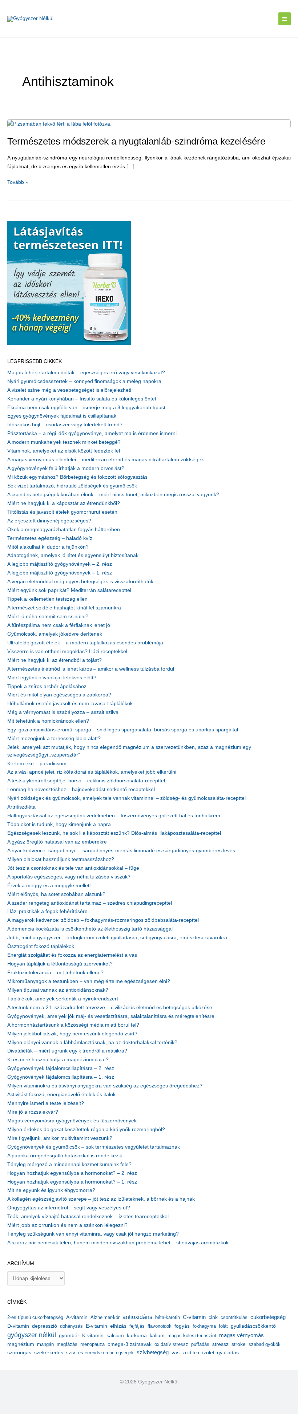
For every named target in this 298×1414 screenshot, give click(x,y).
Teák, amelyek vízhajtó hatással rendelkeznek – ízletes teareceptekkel (88, 1216)
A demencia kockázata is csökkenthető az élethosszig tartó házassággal (90, 929)
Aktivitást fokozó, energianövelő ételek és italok (61, 1094)
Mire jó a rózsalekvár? (32, 1112)
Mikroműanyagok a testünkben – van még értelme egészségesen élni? (88, 981)
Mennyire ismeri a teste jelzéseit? (45, 1103)
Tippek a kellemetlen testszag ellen (47, 599)
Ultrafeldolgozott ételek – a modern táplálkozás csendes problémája (85, 642)
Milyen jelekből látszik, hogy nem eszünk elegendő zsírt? (72, 1033)
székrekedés (48, 1352)
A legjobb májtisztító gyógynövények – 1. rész (59, 573)
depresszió (44, 1326)
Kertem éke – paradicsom (37, 763)
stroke (238, 1344)
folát (223, 1326)
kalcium (115, 1335)
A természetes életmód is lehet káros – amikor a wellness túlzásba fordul (90, 669)
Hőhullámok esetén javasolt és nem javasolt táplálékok (70, 703)
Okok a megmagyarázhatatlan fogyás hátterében (63, 529)
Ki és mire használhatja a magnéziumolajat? (58, 1059)
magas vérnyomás (241, 1335)
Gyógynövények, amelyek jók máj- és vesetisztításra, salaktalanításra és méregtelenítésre (110, 1016)
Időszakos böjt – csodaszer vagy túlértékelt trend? (64, 424)
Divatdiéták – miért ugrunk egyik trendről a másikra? (67, 1051)
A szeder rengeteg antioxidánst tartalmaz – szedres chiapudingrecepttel (89, 903)
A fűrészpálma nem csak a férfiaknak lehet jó (58, 625)
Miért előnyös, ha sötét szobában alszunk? (56, 894)
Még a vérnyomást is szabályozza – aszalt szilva (62, 712)
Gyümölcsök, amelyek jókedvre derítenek (54, 634)
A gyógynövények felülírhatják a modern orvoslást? (65, 468)
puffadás (200, 1344)
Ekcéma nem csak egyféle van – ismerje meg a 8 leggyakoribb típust (86, 407)
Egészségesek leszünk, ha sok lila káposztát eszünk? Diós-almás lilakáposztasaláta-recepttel (114, 833)
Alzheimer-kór (105, 1317)
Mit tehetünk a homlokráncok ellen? (48, 721)
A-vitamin (77, 1317)
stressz (220, 1344)
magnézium (20, 1344)
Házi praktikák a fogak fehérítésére (47, 911)
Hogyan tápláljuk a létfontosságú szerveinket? (60, 964)
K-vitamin (93, 1335)
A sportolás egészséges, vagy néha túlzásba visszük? (68, 877)
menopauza (92, 1344)
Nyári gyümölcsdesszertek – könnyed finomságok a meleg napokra (84, 381)
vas (176, 1352)
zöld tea (190, 1352)
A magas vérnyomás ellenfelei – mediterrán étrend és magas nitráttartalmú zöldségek (105, 459)
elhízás (118, 1326)
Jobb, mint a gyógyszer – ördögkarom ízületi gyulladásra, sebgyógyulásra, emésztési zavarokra (117, 937)
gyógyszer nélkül (31, 1335)
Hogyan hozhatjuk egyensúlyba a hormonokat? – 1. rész (72, 1182)
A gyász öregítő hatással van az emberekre (57, 842)
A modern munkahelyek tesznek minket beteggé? (64, 442)
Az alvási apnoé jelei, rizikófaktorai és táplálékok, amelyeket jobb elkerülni (91, 772)
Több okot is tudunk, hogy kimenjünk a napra (59, 824)
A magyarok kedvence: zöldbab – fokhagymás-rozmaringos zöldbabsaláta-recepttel (103, 920)
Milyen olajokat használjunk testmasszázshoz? (60, 859)
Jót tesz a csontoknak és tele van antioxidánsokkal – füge (73, 868)
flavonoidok (160, 1326)
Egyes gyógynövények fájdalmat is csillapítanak (61, 416)
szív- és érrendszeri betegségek (100, 1352)
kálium (157, 1335)
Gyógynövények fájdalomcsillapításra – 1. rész (60, 1077)
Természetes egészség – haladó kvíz (49, 538)
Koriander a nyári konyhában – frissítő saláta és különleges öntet (81, 399)
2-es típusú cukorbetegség (35, 1317)
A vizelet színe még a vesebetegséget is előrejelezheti (69, 390)
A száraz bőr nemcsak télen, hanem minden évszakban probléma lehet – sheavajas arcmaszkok (118, 1242)
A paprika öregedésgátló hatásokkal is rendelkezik (64, 1155)
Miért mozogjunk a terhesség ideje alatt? (54, 738)
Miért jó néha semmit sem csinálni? (47, 616)
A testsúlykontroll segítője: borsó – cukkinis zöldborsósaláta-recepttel (86, 780)
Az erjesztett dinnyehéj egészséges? (49, 521)
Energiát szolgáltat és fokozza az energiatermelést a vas (72, 955)
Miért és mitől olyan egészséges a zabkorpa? (59, 695)
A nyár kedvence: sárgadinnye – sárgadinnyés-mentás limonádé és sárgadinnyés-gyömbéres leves (121, 850)
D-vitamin (18, 1326)
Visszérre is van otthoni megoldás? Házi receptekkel (67, 651)
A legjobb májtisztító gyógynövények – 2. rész (59, 564)
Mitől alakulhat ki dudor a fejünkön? (48, 547)
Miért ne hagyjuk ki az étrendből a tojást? (54, 660)
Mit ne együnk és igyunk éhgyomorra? (51, 1190)
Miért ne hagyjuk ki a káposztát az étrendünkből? (63, 503)
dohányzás (71, 1326)
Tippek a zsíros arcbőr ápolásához (46, 686)
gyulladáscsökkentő (253, 1326)
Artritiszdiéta (21, 807)
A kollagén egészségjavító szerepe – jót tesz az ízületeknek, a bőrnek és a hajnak (101, 1199)
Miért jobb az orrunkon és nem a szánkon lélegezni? (67, 1225)
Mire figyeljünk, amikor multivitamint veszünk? (59, 1138)
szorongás (19, 1352)
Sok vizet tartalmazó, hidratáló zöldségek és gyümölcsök (72, 486)
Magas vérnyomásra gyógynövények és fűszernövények (72, 1120)
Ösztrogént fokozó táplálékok (40, 946)
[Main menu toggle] (284, 18)
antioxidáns (137, 1317)
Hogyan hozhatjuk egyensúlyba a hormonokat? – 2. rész (72, 1173)
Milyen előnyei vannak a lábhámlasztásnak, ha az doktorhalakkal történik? (92, 1042)
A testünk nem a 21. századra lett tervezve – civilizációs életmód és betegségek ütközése (109, 1007)
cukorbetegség (268, 1317)
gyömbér (69, 1335)
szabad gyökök (265, 1344)
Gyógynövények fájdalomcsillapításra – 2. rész (60, 1068)
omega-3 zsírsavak (130, 1344)
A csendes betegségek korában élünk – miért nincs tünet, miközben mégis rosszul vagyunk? (113, 494)
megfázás (67, 1344)
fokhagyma (204, 1326)
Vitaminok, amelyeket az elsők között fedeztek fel (63, 451)
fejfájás (137, 1326)
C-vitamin (194, 1317)
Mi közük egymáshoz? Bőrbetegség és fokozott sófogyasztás (77, 477)
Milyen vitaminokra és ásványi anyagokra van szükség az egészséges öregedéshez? (104, 1086)
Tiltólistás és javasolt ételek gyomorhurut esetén (62, 512)
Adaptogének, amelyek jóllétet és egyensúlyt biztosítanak (72, 555)
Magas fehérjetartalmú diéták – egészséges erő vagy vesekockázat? (86, 372)
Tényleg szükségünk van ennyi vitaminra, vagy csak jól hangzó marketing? (93, 1234)
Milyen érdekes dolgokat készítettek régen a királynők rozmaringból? (86, 1129)
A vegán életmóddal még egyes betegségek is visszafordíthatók (80, 581)
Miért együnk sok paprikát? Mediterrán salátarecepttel (69, 590)
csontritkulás (234, 1317)
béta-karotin (167, 1317)
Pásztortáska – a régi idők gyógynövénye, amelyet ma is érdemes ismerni (92, 433)
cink (213, 1317)
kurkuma (137, 1335)
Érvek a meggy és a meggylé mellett (49, 885)
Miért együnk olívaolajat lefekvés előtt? (51, 677)
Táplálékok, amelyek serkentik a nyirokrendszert (62, 999)
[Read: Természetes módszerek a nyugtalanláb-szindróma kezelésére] (59, 123)
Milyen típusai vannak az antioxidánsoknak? (57, 990)
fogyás (182, 1326)
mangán (45, 1344)
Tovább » (17, 182)
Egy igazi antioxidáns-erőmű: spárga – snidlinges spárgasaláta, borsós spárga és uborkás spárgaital (122, 729)
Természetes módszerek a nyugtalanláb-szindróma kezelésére (136, 141)
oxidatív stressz (171, 1344)
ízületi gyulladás (220, 1352)
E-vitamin (96, 1326)
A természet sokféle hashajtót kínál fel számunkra (64, 608)
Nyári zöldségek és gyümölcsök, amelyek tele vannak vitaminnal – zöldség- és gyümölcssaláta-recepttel (126, 798)
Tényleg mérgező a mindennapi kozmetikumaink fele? (69, 1164)
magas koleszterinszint (192, 1335)
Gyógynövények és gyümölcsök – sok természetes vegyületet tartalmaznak (93, 1147)
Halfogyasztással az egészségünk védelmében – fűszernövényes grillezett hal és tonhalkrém (113, 815)
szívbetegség (153, 1352)
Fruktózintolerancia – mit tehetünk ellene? (55, 972)
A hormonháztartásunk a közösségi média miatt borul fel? (73, 1025)
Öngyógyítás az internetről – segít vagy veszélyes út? (68, 1207)
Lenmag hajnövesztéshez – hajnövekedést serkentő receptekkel (81, 789)
